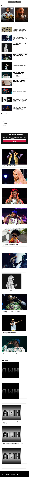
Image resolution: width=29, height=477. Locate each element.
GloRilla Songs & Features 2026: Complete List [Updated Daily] (19, 105)
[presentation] (25, 9)
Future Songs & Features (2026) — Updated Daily (19, 44)
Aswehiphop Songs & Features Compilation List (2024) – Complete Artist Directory (14, 422)
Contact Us (2, 474)
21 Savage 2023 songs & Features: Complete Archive (10, 244)
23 (6, 113)
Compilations (5, 123)
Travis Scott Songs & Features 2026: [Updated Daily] (19, 36)
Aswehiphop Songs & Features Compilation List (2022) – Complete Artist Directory (13, 465)
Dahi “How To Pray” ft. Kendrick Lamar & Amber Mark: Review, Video (20, 98)
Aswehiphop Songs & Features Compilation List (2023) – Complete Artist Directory (13, 444)
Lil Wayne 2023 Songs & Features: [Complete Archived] (11, 204)
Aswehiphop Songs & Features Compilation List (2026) (11, 379)
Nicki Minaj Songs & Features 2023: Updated (9, 185)
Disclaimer (12, 474)
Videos (14, 101)
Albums (14, 31)
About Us (6, 474)
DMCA (9, 474)
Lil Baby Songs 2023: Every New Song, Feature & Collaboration (12, 224)
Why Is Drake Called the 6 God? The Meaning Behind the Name (7, 19)
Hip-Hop (3, 16)
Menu (14, 5)
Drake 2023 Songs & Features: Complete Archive (10, 165)
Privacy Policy (16, 474)
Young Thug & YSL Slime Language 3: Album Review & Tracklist (20, 27)
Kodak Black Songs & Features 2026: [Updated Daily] (19, 89)
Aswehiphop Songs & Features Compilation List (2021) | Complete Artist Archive (13, 400)
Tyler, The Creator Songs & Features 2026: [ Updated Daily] (19, 73)
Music (13, 40)
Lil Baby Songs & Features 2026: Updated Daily (19, 63)
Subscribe (14, 141)
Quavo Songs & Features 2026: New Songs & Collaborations (20, 55)
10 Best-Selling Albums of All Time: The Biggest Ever (20, 19)
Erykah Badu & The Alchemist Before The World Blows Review (19, 81)
